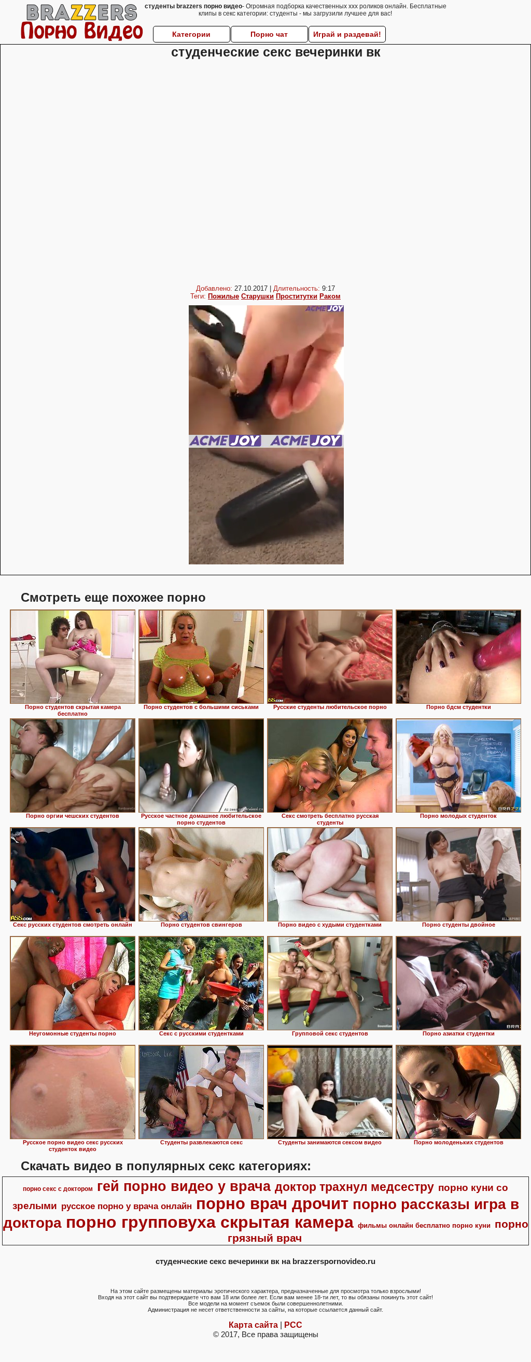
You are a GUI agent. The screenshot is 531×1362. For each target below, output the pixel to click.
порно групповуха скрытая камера (210, 1222)
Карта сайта (253, 1325)
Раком (330, 296)
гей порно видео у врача (184, 1186)
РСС (293, 1325)
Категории (191, 34)
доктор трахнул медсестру (354, 1187)
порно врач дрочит (272, 1203)
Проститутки (296, 296)
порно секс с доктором (58, 1189)
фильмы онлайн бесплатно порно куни (424, 1225)
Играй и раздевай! (347, 34)
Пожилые (223, 296)
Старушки (257, 296)
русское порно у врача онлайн (126, 1206)
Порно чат (269, 34)
